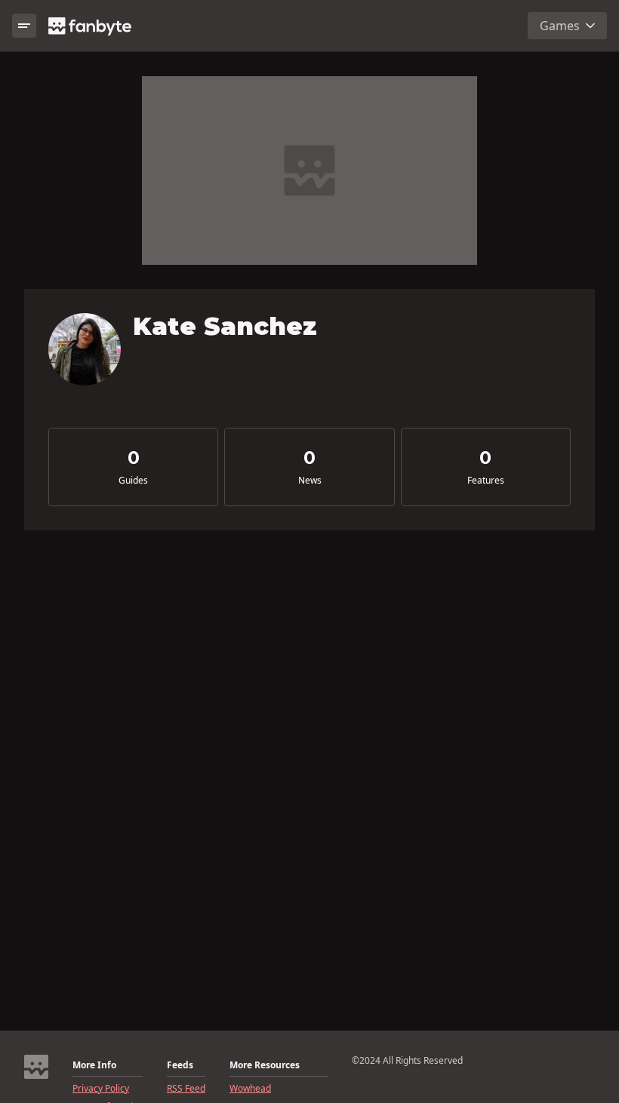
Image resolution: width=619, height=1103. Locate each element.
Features (485, 481)
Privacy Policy (100, 1089)
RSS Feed (186, 1089)
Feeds (180, 1065)
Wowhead (250, 1089)
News (310, 481)
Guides (133, 481)
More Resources (264, 1065)
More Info (94, 1065)
